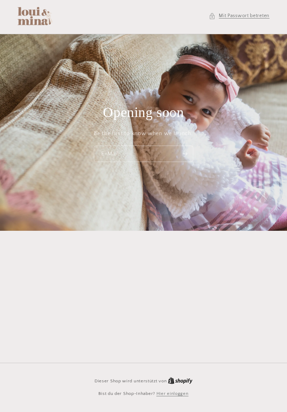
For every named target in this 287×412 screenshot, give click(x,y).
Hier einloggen (172, 393)
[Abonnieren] (185, 154)
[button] (239, 16)
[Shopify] (180, 380)
